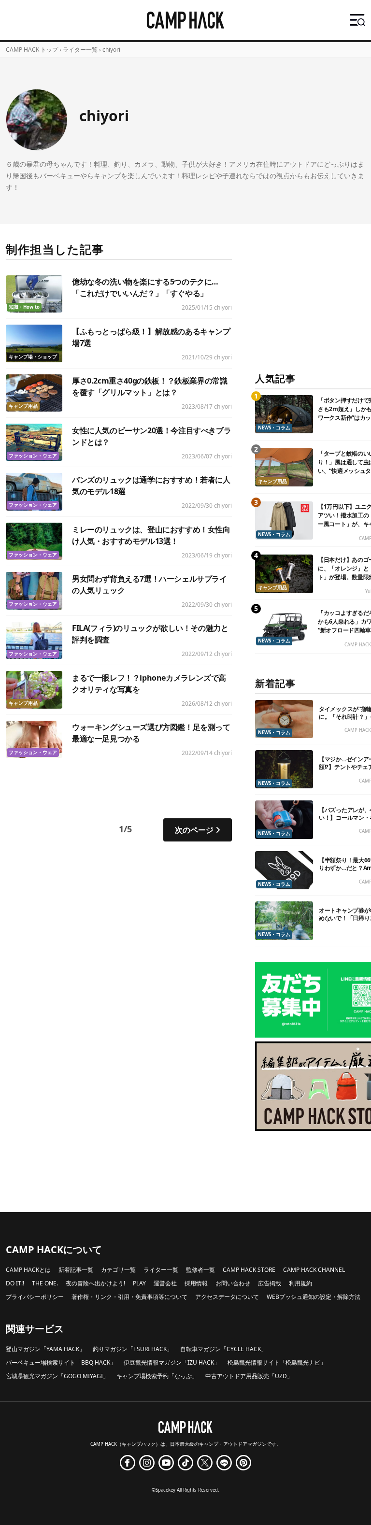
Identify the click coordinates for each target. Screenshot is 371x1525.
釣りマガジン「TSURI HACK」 (132, 1349)
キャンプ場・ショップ (33, 357)
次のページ (194, 830)
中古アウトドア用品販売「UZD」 (249, 1376)
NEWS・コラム (274, 428)
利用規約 (300, 1283)
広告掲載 (269, 1283)
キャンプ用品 (23, 406)
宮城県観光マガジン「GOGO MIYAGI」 (57, 1376)
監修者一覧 (200, 1270)
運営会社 (165, 1283)
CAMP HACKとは (28, 1270)
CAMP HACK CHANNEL (314, 1270)
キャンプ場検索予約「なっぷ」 (157, 1376)
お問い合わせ (232, 1283)
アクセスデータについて (227, 1297)
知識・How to (24, 307)
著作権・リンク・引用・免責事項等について (129, 1297)
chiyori (223, 307)
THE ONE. (45, 1283)
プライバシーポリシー (35, 1297)
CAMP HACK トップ (32, 49)
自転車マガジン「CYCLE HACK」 (223, 1349)
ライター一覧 (80, 49)
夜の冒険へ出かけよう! (95, 1283)
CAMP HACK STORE (249, 1270)
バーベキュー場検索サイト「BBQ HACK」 (61, 1362)
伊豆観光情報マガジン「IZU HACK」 (172, 1362)
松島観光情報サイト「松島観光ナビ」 (277, 1362)
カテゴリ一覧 (118, 1270)
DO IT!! (15, 1283)
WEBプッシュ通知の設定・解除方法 (313, 1297)
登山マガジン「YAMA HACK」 (45, 1349)
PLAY (139, 1283)
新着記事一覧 (75, 1270)
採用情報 (196, 1283)
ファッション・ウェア (33, 456)
